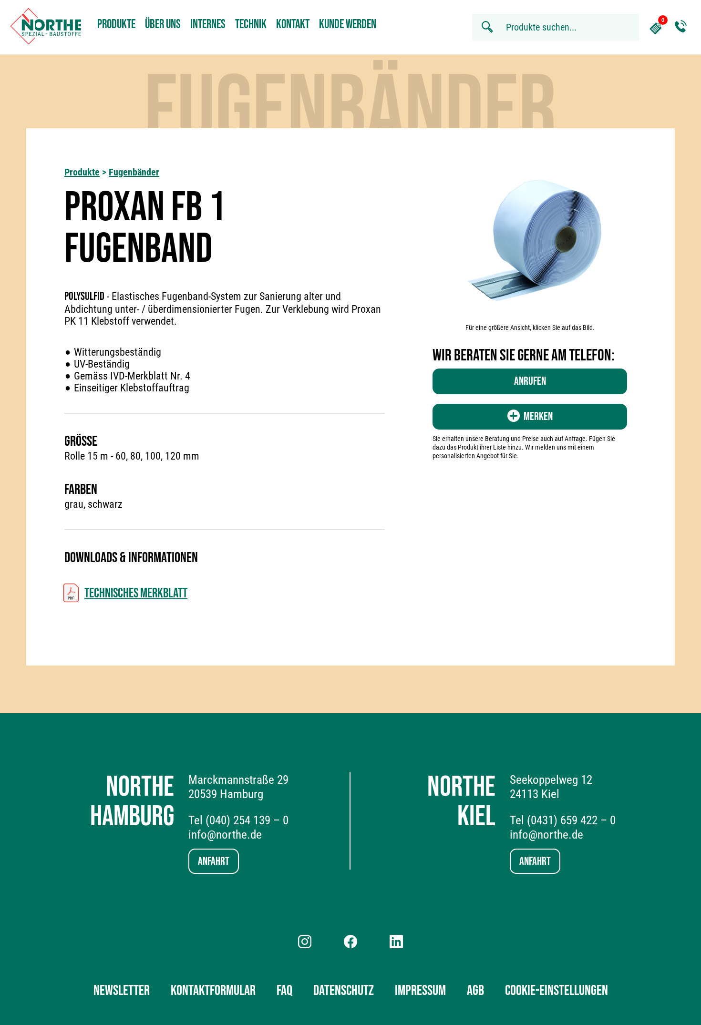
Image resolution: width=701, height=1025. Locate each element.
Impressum (420, 990)
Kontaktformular (213, 990)
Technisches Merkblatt (135, 593)
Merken (538, 416)
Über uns (163, 24)
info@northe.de (225, 834)
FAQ (284, 990)
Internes (208, 24)
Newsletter (121, 990)
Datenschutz (343, 990)
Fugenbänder (134, 172)
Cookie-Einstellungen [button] (556, 990)
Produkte (116, 24)
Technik (251, 24)
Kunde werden (347, 24)
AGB (475, 990)
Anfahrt (213, 861)
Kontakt (292, 24)
